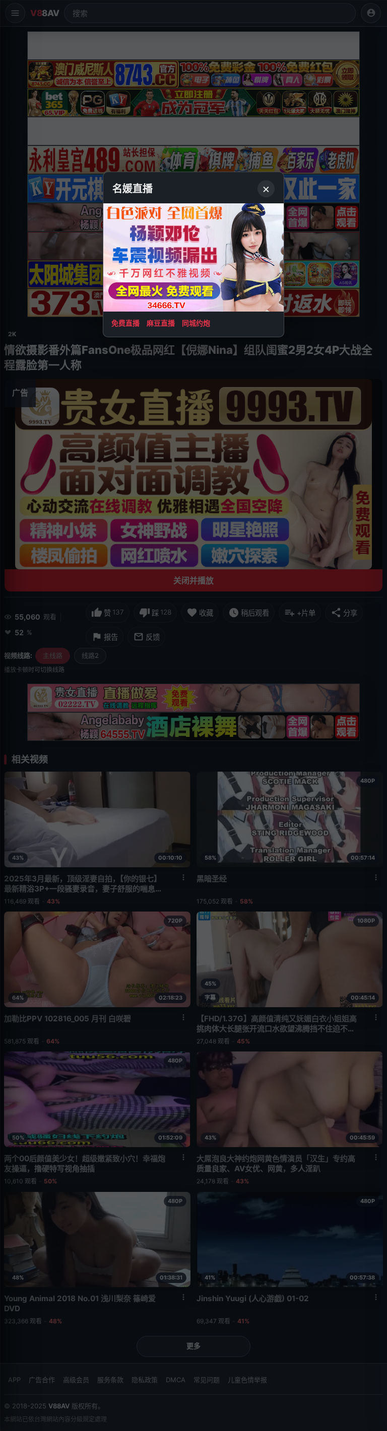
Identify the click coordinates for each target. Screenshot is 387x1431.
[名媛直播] (193, 715)
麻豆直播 (161, 323)
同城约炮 (196, 323)
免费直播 (125, 323)
